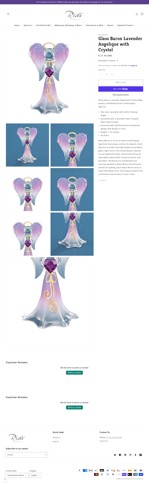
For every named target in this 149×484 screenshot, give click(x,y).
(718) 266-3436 (114, 437)
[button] (8, 14)
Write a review (74, 373)
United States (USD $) (16, 475)
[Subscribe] (45, 454)
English (34, 475)
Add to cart (121, 82)
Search (56, 442)
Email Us (104, 441)
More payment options (121, 94)
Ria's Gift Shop (125, 479)
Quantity (101, 70)
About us (56, 438)
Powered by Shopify (137, 479)
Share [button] (103, 180)
